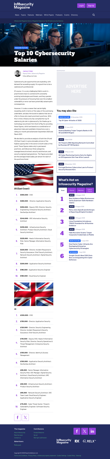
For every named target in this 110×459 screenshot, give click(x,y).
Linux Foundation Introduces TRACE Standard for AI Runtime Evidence (81, 223)
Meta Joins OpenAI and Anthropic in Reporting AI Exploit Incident (82, 211)
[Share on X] (25, 417)
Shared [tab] (72, 190)
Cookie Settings (61, 455)
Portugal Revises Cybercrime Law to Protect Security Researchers (76, 168)
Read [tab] (62, 190)
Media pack (17, 445)
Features (31, 15)
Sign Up (91, 6)
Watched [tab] (80, 190)
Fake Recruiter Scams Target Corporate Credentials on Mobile (81, 233)
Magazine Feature (21, 48)
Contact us (17, 438)
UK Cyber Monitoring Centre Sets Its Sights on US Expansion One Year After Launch (75, 156)
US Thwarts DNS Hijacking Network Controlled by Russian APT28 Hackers (76, 144)
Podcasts (59, 15)
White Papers (49, 15)
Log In (81, 6)
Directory (74, 15)
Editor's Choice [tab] (90, 190)
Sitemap (78, 455)
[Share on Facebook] (17, 417)
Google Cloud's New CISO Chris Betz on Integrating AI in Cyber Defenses (80, 257)
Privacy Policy (32, 455)
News (17, 15)
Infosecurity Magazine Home (22, 21)
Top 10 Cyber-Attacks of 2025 (70, 120)
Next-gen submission (40, 438)
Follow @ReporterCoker (30, 76)
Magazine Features (38, 21)
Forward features (39, 432)
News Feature (64, 117)
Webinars (39, 15)
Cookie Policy (71, 455)
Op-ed (35, 435)
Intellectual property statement (46, 455)
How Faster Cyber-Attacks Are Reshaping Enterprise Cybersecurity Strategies (81, 246)
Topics (23, 15)
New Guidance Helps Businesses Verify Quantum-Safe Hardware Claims (81, 200)
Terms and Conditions (20, 455)
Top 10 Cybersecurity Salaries (54, 21)
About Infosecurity (19, 432)
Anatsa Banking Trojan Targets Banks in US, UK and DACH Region (75, 131)
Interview (73, 252)
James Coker (28, 71)
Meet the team (18, 435)
